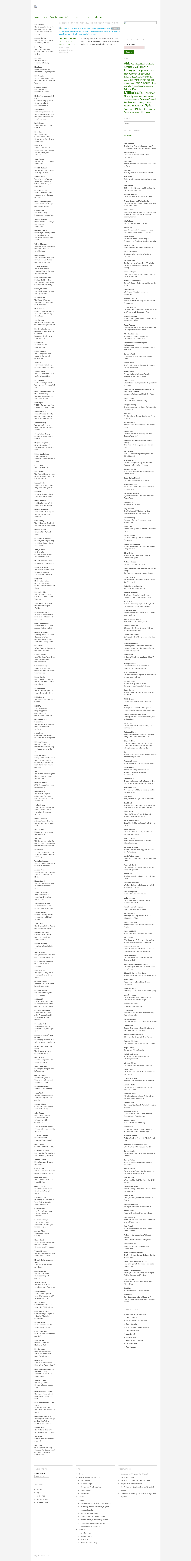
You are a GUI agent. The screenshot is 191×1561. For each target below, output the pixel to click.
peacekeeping (130, 99)
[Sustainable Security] (60, 10)
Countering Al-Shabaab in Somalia (136, 480)
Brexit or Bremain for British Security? (137, 1290)
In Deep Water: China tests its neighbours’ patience (44, 649)
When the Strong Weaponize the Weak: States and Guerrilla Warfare (44, 248)
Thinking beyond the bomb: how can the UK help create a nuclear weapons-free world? (44, 843)
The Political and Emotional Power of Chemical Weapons (44, 524)
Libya (153, 83)
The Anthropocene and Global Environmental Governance (42, 355)
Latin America (142, 83)
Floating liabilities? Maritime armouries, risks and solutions (44, 726)
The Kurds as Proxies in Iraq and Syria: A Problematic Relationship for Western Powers (44, 30)
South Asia (141, 106)
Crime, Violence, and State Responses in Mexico (43, 1326)
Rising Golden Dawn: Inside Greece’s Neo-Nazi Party (44, 283)
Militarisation (116, 28)
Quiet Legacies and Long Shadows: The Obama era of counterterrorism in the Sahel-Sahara (44, 1451)
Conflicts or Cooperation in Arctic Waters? (43, 544)
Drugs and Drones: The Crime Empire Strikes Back (43, 907)
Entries (41, 1496)
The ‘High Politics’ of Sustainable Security (41, 61)
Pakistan (136, 96)
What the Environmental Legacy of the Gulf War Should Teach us (42, 937)
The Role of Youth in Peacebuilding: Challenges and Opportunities (44, 270)
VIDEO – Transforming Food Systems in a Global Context (44, 406)
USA (145, 108)
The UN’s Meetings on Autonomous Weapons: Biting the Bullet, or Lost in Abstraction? (43, 797)
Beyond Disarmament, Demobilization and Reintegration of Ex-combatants (42, 1118)
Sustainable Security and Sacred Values (43, 993)
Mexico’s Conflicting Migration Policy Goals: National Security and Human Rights (44, 584)
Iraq (148, 79)
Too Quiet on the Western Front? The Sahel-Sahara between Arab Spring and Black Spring (43, 182)
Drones (146, 73)
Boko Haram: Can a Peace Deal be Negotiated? (43, 41)
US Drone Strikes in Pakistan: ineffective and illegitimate (44, 1172)
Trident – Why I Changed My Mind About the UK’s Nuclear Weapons (44, 80)
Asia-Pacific (150, 64)
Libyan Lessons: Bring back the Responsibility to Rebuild (44, 323)
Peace (141, 96)
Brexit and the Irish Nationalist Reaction (41, 90)
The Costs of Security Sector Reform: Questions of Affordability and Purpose (44, 571)
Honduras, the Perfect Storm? (44, 563)
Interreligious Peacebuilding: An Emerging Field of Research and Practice (44, 1420)
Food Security (137, 77)
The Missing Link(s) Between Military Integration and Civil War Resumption (44, 476)
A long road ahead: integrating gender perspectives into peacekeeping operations (43, 711)
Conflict (139, 74)
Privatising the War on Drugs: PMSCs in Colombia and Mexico (44, 874)
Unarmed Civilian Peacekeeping (40, 346)
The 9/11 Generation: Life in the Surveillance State (44, 374)
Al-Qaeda (142, 64)
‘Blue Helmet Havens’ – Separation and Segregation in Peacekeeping (44, 1224)
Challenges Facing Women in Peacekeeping (44, 1069)
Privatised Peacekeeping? (43, 1089)
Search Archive (39, 1473)
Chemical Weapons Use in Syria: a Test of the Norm (43, 495)
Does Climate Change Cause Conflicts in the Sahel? (44, 864)
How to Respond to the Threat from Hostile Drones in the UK (44, 1409)
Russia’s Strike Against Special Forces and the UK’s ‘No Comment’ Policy (44, 1295)
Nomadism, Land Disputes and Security (138, 1065)
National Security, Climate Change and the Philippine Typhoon (43, 916)
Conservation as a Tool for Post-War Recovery (43, 1107)
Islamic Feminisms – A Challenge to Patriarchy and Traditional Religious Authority (44, 151)
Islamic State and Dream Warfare (135, 223)
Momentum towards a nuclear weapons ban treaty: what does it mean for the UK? (44, 747)
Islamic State (129, 83)
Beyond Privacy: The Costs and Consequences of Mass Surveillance (44, 681)
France (146, 76)
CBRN (127, 67)
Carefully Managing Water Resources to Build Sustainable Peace (43, 102)
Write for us (84, 1539)
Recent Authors (86, 1536)
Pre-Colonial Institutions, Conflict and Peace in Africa (44, 366)
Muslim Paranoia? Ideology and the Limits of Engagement (44, 223)
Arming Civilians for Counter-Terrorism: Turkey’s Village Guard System (44, 313)
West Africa (145, 112)
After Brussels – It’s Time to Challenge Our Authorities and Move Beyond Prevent (43, 1003)
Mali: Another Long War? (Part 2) (135, 621)
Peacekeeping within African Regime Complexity (44, 1061)
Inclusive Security (87, 1510)
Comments (42, 1499)
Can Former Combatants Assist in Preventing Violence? (43, 1213)
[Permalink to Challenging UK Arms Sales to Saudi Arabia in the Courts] (89, 32)
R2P (137, 99)
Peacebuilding (149, 96)
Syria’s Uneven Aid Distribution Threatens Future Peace (44, 458)
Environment (128, 77)
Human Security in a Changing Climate (94, 1520)
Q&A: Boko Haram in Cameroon (41, 964)
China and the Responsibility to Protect (138, 1037)
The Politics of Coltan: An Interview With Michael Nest (44, 1431)
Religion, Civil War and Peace (134, 564)
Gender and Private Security (44, 1146)
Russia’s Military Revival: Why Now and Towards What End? (44, 384)
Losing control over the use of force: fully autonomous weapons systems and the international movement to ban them (44, 762)
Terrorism (128, 109)
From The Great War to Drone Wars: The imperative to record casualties (44, 659)
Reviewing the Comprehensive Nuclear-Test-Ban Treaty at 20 (43, 554)
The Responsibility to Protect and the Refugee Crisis (44, 927)
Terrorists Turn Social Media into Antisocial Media (44, 985)
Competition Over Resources (139, 72)
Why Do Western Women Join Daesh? (43, 1265)
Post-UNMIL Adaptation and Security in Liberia (44, 292)
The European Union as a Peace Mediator (43, 1180)
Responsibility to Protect (143, 102)
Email (129, 44)
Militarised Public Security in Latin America (96, 1503)
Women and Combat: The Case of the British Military (43, 1306)
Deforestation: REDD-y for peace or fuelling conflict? (43, 626)
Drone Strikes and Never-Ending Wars (43, 1375)
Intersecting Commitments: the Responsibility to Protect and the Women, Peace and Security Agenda (44, 115)
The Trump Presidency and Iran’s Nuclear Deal (43, 397)
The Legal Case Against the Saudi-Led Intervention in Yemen (44, 974)
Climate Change (86, 1483)
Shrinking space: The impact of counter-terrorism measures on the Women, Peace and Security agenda (44, 638)
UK (135, 109)
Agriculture (135, 64)
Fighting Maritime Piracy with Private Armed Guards (44, 1254)
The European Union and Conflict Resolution (43, 1052)
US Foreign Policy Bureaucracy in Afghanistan (44, 213)
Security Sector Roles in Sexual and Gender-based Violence (43, 596)
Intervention (136, 79)
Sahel (135, 105)
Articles (76, 17)
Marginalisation (137, 86)
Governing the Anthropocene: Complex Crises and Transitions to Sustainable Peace (44, 236)
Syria (148, 105)
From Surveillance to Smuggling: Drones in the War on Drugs (43, 896)
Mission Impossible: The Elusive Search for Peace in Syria (44, 447)
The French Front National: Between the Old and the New (43, 1396)
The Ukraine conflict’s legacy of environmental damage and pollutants (44, 775)
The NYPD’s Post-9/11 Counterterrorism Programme (44, 1285)
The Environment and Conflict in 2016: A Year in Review (43, 51)
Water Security (135, 112)
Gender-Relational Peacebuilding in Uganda (43, 1139)
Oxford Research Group (89, 1543)
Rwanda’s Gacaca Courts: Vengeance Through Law (43, 486)
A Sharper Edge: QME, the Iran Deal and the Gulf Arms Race (44, 823)
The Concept (85, 1480)
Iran (144, 79)
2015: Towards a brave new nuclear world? (44, 786)
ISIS (152, 80)
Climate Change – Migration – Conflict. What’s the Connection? (44, 1315)
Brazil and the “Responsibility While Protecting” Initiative (44, 1154)
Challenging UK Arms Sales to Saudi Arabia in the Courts (68, 41)
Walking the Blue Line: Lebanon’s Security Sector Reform (43, 427)
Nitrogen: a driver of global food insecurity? (43, 833)
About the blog (86, 1533)
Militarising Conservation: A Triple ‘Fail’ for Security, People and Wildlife (44, 1202)
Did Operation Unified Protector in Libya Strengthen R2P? (44, 1028)
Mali (125, 86)
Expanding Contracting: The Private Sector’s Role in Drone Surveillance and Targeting (44, 810)
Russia (127, 105)
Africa (128, 63)
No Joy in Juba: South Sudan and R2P (137, 1206)
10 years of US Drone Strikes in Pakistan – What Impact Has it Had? (44, 616)
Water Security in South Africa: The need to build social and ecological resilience (43, 1016)
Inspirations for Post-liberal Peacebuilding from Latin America (43, 1097)
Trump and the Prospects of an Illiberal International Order (44, 885)
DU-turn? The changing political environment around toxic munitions (44, 670)
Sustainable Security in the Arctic (135, 894)
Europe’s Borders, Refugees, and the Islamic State (44, 205)
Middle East (130, 89)
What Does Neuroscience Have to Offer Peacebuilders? (44, 1363)
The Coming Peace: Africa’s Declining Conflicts (44, 171)
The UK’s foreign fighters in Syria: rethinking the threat (44, 691)
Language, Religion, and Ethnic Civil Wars (43, 337)
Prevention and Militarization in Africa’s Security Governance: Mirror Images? (44, 1244)
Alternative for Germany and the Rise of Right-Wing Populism (44, 514)
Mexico (150, 86)
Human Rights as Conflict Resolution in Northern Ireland (43, 1190)
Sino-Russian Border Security (134, 1122)
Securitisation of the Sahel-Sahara (93, 1516)
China (133, 67)
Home (36, 17)
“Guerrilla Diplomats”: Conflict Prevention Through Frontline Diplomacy (44, 854)
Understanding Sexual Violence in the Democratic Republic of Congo (43, 1079)
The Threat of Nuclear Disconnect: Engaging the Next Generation (43, 302)
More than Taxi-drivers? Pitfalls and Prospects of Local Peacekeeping (42, 1353)
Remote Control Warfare (140, 100)
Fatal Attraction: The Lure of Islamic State (138, 247)
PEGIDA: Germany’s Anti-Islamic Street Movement (43, 504)
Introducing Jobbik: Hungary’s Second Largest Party (43, 1384)
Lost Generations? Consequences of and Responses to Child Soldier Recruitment (44, 137)
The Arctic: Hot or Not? (42, 467)
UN (139, 109)
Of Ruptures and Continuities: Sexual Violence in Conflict (44, 956)
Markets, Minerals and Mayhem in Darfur (42, 1343)
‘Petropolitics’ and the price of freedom (137, 701)
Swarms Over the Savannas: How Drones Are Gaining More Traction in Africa (44, 259)
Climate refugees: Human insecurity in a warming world (44, 736)
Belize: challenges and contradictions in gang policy (44, 70)
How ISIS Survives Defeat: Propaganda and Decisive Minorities (43, 194)
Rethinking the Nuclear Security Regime (95, 1506)
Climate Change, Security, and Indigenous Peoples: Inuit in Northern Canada (43, 416)
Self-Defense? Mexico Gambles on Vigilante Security (42, 1275)
